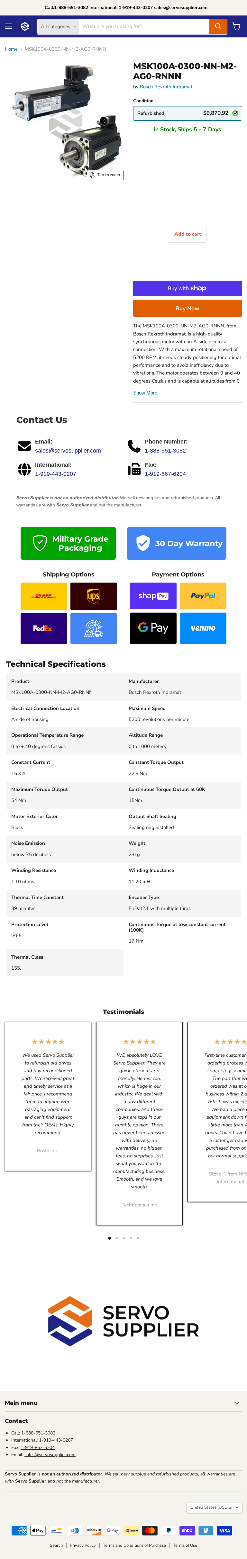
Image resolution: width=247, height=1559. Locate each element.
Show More (145, 392)
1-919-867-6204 (165, 474)
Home (11, 49)
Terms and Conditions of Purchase (134, 1545)
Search (56, 1545)
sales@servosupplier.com (68, 450)
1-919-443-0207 (55, 474)
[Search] (218, 26)
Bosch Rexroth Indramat (166, 87)
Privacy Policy (83, 1545)
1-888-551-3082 (165, 450)
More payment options (187, 308)
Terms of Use (185, 1545)
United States (211, 1507)
